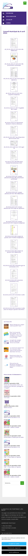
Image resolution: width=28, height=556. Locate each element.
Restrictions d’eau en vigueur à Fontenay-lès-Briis (16, 357)
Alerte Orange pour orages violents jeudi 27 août (17, 325)
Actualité (9, 19)
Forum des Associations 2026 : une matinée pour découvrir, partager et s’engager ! (13, 386)
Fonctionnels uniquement (14, 548)
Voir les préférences (14, 552)
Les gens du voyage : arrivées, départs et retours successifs (15, 341)
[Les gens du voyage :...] (6, 341)
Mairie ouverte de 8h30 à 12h (12, 417)
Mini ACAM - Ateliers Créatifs (11, 427)
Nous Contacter (11, 16)
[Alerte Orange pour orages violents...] (6, 326)
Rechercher (9, 13)
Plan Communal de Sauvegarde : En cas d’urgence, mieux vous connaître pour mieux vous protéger (16, 335)
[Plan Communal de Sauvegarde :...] (6, 334)
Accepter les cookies (14, 543)
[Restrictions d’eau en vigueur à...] (6, 357)
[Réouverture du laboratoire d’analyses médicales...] (6, 365)
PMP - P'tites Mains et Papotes (12, 457)
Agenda (8, 23)
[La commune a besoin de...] (6, 349)
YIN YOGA (6, 397)
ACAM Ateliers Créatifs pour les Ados (14, 437)
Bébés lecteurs (8, 407)
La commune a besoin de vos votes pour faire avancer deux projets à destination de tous (17, 349)
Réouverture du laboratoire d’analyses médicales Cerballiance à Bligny (16, 365)
